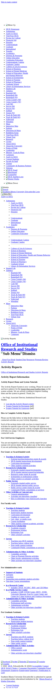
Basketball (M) (12, 95)
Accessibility (37, 666)
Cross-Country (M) (13, 100)
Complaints (41, 668)
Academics (10, 53)
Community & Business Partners (18, 166)
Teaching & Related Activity (17, 457)
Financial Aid (11, 40)
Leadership (10, 150)
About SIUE (11, 144)
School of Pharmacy (14, 82)
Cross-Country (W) (13, 102)
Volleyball (10, 119)
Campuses (10, 155)
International (11, 49)
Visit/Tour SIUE (12, 36)
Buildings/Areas (12, 133)
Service (9, 539)
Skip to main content (9, 2)
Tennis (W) (10, 113)
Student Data (21, 360)
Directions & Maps (13, 130)
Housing (9, 42)
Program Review (41, 360)
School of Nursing (13, 80)
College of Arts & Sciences (16, 67)
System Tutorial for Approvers (17, 408)
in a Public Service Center (17, 590)
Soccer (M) (10, 106)
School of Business (13, 69)
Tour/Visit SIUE (17, 315)
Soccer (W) (10, 108)
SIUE (10, 666)
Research (9, 139)
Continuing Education (14, 60)
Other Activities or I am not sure (19, 492)
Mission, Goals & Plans (15, 153)
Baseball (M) (11, 93)
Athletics (9, 91)
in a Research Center (15, 585)
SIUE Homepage (12, 29)
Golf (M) (9, 104)
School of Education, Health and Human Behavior (17, 74)
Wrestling (9, 122)
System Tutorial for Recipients (17, 406)
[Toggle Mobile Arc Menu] (6, 194)
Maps (8, 124)
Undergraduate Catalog (15, 62)
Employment (24, 670)
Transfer (9, 51)
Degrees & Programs (14, 56)
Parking (9, 128)
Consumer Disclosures (27, 668)
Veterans (9, 168)
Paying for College (13, 38)
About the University (14, 146)
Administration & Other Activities (20, 552)
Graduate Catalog (13, 64)
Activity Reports (7, 362)
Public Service (12, 481)
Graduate (9, 47)
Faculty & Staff (12, 161)
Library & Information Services (18, 86)
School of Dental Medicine (16, 71)
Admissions (10, 31)
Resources (30, 360)
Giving (8, 141)
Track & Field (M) (13, 115)
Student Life (11, 89)
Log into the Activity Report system (20, 404)
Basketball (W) (12, 97)
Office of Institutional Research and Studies (19, 346)
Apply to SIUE (12, 34)
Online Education (13, 58)
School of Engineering (14, 78)
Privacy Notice (12, 668)
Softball (9, 111)
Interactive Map (12, 126)
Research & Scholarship (16, 468)
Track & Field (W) (13, 117)
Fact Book (11, 360)
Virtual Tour (10, 137)
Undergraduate (12, 45)
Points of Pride (11, 148)
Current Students (12, 159)
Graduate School (12, 84)
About (4, 360)
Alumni (9, 164)
